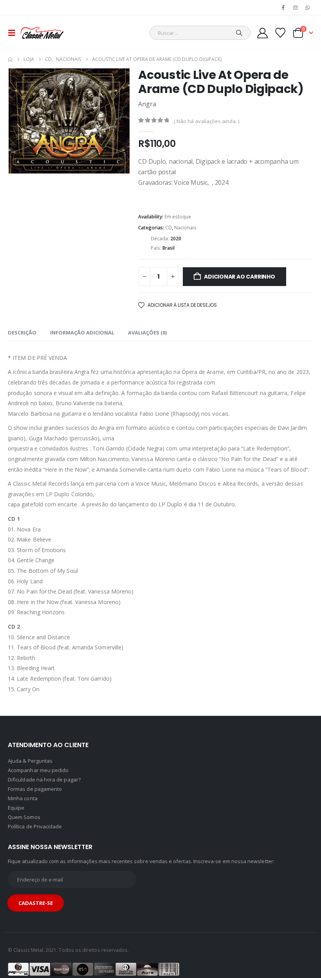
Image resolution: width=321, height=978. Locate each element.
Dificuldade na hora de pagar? (44, 779)
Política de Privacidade (35, 826)
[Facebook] (283, 7)
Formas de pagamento (35, 788)
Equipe (16, 807)
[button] (14, 32)
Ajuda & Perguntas (30, 760)
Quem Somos (24, 817)
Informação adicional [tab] (82, 332)
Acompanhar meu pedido (38, 770)
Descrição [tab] (22, 332)
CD (168, 227)
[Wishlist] (280, 33)
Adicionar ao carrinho (239, 277)
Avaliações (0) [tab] (147, 332)
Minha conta (23, 798)
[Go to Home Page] (10, 59)
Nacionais (185, 227)
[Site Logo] (42, 33)
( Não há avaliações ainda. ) (206, 121)
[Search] (239, 32)
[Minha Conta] (262, 33)
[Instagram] (295, 7)
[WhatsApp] (308, 7)
